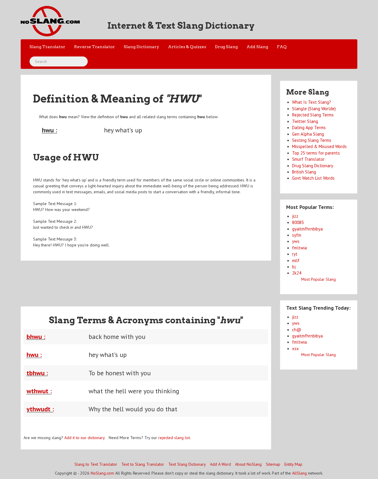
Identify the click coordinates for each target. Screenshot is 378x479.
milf (295, 260)
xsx (295, 348)
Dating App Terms (309, 127)
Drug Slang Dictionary (312, 165)
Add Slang (257, 46)
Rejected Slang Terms (313, 115)
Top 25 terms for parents (316, 153)
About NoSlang (248, 464)
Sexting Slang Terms (311, 140)
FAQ (282, 46)
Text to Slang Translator (142, 464)
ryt (294, 254)
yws (295, 241)
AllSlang (299, 473)
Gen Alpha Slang (308, 134)
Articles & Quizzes (187, 46)
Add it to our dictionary (84, 437)
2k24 (296, 273)
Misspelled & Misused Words (319, 146)
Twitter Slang (305, 121)
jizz (295, 216)
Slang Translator (47, 46)
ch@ (296, 329)
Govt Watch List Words (313, 178)
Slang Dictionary (141, 46)
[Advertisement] (145, 280)
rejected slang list (174, 437)
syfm (296, 235)
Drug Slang (226, 46)
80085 (298, 222)
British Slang (304, 172)
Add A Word (220, 464)
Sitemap (273, 464)
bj (294, 266)
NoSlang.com (102, 473)
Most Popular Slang (318, 279)
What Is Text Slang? (311, 102)
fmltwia (299, 248)
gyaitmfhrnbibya (307, 229)
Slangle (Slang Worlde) (314, 108)
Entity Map (293, 464)
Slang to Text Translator (95, 464)
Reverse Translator (94, 46)
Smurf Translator (308, 159)
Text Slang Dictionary (187, 464)
